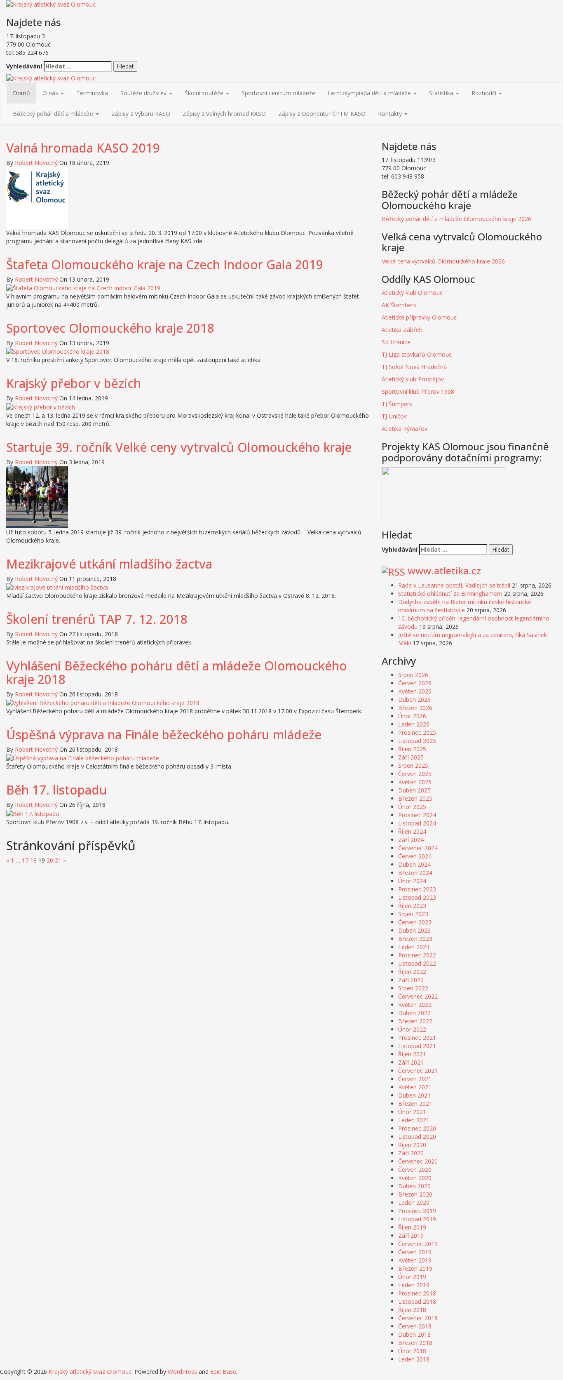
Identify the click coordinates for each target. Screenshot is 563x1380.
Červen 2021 (415, 1079)
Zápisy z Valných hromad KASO (224, 114)
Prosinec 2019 (417, 1211)
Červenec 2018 (418, 1318)
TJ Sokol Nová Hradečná (414, 367)
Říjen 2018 (412, 1310)
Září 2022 (411, 980)
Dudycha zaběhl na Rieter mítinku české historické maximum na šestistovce (464, 606)
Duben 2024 (414, 864)
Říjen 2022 (412, 972)
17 (25, 860)
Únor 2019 (412, 1277)
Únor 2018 (412, 1351)
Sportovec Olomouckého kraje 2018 (110, 328)
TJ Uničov (394, 416)
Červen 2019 (415, 1252)
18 (33, 860)
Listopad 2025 (417, 741)
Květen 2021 (415, 1087)
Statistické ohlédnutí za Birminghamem (450, 593)
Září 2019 (411, 1235)
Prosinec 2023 (417, 889)
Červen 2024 (415, 856)
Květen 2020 (415, 1178)
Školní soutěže (205, 93)
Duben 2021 (414, 1095)
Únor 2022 (412, 1029)
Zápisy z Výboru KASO (140, 114)
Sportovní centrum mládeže (278, 93)
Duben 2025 (414, 790)
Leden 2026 (413, 724)
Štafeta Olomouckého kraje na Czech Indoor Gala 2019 (164, 264)
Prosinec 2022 (417, 955)
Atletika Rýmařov (404, 429)
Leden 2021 (413, 1120)
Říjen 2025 (412, 749)
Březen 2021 (415, 1103)
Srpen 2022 (413, 988)
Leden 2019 (413, 1285)
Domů (21, 93)
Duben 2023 (414, 930)
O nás (51, 93)
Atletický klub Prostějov (413, 379)
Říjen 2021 (412, 1054)
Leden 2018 (413, 1359)
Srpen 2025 (413, 765)
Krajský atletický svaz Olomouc (90, 1371)
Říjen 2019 (412, 1227)
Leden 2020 (413, 1202)
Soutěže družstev (144, 93)
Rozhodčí (485, 93)
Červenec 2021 (418, 1070)
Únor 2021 (412, 1112)
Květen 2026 (415, 691)
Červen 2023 (415, 922)
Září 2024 (411, 840)
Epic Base (223, 1371)
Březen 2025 (415, 798)
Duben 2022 (414, 1013)
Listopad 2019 (417, 1219)
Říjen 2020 (412, 1145)
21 (58, 860)
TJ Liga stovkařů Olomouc (417, 354)
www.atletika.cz (444, 570)
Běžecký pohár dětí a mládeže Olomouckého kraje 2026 (456, 219)
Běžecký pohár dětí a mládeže (54, 114)
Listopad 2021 (417, 1046)
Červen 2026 (415, 683)
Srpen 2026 (413, 675)
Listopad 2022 (417, 963)
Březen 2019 (415, 1268)
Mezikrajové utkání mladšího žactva (109, 563)
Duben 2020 (414, 1186)
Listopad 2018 (417, 1301)
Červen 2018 (415, 1326)
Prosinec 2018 (417, 1293)
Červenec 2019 (418, 1244)
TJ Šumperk (397, 404)
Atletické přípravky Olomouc (419, 317)
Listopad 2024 (417, 823)
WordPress (182, 1371)
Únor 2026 (412, 716)
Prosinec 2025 (417, 732)
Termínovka (92, 93)
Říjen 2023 (412, 906)
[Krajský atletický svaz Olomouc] (51, 78)
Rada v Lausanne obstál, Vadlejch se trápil (454, 585)
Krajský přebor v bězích (73, 383)
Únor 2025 (412, 807)
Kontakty (390, 114)
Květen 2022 (415, 1005)
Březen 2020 (415, 1194)
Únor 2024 (412, 881)
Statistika (442, 93)
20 (50, 860)
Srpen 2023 (413, 914)
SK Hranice (396, 342)
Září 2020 (411, 1153)
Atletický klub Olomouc (412, 292)
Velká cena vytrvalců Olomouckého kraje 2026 (443, 261)
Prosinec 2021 (417, 1037)
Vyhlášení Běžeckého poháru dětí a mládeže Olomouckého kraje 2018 (176, 672)
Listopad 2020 (417, 1136)
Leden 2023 (413, 947)
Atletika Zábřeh (402, 330)
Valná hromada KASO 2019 (83, 147)
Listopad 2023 (417, 897)
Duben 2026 (414, 699)
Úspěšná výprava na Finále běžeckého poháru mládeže (163, 734)
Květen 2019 (415, 1260)
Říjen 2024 (412, 831)
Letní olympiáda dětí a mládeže (370, 93)
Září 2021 (411, 1062)
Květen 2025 (415, 782)
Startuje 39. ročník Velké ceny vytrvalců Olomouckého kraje (179, 447)
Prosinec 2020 (417, 1128)
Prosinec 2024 (417, 815)
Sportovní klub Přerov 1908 (419, 391)
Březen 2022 (415, 1021)
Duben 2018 (414, 1334)
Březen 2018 (415, 1343)
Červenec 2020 (418, 1161)
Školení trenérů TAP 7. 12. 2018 (97, 619)
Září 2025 (411, 757)
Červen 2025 (415, 774)
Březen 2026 (415, 708)
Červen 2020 (415, 1169)
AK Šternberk (399, 305)
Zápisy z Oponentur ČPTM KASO (322, 114)
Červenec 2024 (418, 848)
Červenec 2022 (418, 996)
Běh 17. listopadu (56, 789)
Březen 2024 (415, 873)
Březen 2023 (415, 939)
